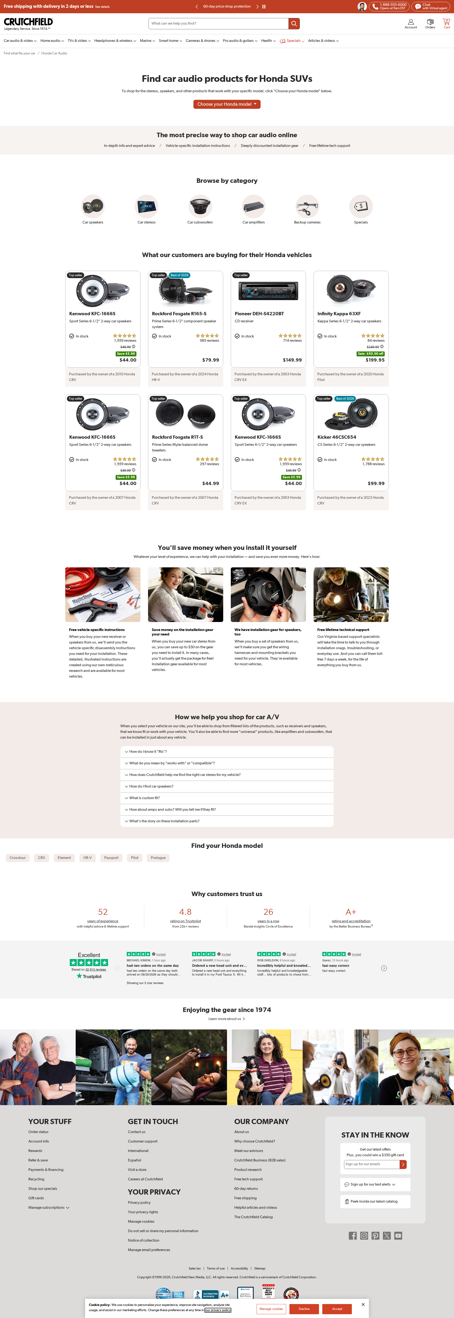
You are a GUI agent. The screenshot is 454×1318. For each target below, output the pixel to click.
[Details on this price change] (133, 347)
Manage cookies (141, 1222)
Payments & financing (45, 1170)
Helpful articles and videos (255, 1208)
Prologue (158, 858)
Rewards (35, 1151)
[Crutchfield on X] (387, 1236)
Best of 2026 (179, 275)
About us (241, 1132)
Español (134, 1160)
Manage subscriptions (46, 1208)
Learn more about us (225, 1019)
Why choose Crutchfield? (254, 1141)
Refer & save (38, 1160)
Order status (38, 1132)
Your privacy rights (143, 1212)
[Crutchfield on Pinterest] (375, 1236)
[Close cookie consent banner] (363, 1304)
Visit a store (137, 1170)
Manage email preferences (149, 1250)
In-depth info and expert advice (129, 146)
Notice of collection (143, 1241)
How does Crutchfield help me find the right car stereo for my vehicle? (185, 775)
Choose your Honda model (225, 104)
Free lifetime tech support (329, 146)
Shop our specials (42, 1189)
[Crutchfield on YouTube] (398, 1236)
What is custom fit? (144, 798)
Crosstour (18, 858)
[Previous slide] (197, 6)
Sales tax (195, 1268)
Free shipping (57, 6)
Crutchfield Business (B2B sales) (260, 1160)
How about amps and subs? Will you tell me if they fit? (172, 810)
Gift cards (36, 1198)
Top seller (75, 275)
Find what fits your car (19, 53)
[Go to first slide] (257, 6)
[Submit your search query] (294, 23)
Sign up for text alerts (371, 1185)
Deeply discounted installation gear (269, 146)
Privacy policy (139, 1203)
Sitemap (259, 1268)
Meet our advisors (248, 1151)
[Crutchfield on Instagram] (364, 1236)
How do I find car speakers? (151, 786)
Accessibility (239, 1268)
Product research (248, 1170)
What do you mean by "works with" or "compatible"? (172, 763)
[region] (227, 1067)
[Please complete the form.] (403, 1164)
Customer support (142, 1141)
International (138, 1151)
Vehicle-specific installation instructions (197, 146)
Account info (38, 1141)
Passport (111, 858)
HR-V (87, 858)
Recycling (36, 1179)
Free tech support (248, 1179)
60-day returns (227, 7)
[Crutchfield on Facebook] (353, 1236)
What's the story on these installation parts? (164, 821)
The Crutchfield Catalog (253, 1217)
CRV (41, 858)
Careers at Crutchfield (145, 1179)
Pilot (134, 858)
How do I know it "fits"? (148, 752)
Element (64, 858)
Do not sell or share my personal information (163, 1231)
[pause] (264, 6)
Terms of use (216, 1268)
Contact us (136, 1132)
